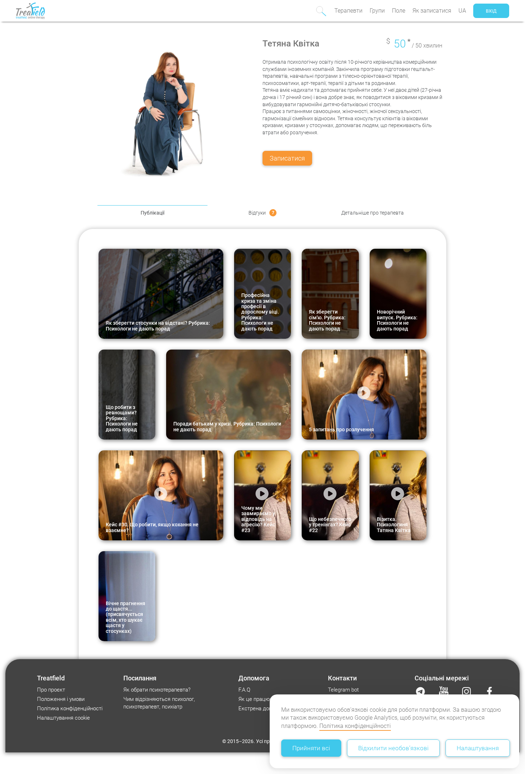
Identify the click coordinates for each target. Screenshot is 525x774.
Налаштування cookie (63, 718)
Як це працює (255, 699)
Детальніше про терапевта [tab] (372, 213)
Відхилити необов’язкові (393, 748)
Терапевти (348, 10)
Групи (377, 10)
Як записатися (431, 10)
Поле (398, 10)
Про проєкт (51, 690)
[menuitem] (348, 11)
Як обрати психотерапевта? (157, 690)
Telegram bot (343, 690)
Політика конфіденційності (355, 726)
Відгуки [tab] (261, 213)
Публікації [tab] (152, 213)
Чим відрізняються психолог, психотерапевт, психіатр (159, 703)
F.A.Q (244, 690)
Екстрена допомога (262, 708)
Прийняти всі (311, 748)
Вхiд (491, 11)
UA (462, 10)
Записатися (287, 158)
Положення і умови (61, 699)
